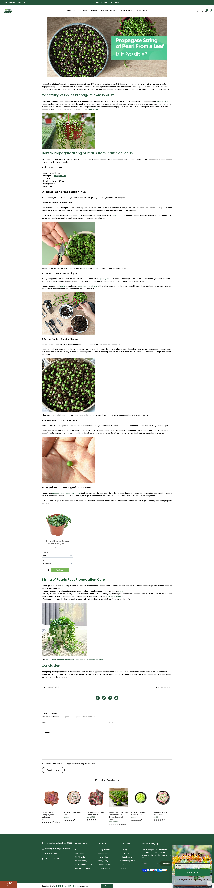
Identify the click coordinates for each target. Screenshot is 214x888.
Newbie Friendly (81, 861)
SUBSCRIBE (192, 872)
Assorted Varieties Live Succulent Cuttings (51, 813)
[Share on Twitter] (104, 698)
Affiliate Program (126, 857)
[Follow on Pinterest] (54, 858)
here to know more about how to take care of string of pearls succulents (74, 660)
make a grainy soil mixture (86, 286)
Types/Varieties (54, 687)
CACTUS (83, 11)
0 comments (165, 687)
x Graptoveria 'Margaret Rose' (92, 813)
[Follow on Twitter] (47, 858)
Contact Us (124, 853)
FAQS (122, 864)
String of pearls (163, 101)
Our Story (123, 849)
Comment (46, 732)
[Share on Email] (116, 698)
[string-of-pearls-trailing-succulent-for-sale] (68, 132)
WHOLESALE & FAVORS (109, 11)
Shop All (78, 849)
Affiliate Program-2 (127, 861)
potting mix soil (106, 278)
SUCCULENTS (71, 11)
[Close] (210, 847)
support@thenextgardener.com (14, 2)
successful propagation (96, 109)
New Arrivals (79, 853)
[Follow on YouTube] (58, 858)
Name (45, 722)
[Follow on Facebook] (43, 858)
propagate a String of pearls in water (66, 493)
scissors (115, 215)
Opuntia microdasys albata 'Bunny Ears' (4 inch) (140, 814)
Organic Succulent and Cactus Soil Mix (73, 813)
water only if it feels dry (115, 596)
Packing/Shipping (104, 853)
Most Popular (80, 857)
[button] (47, 820)
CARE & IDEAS (142, 11)
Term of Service (104, 868)
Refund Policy (103, 857)
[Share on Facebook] (98, 698)
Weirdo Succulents (82, 868)
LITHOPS (94, 11)
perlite (62, 286)
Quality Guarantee (105, 849)
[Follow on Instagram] (50, 858)
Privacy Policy (103, 861)
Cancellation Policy (105, 864)
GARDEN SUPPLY (127, 11)
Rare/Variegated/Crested (85, 864)
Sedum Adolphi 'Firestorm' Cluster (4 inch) (161, 814)
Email (111, 722)
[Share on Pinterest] (110, 698)
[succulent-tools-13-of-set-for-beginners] (68, 315)
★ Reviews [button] (107, 886)
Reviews (123, 868)
